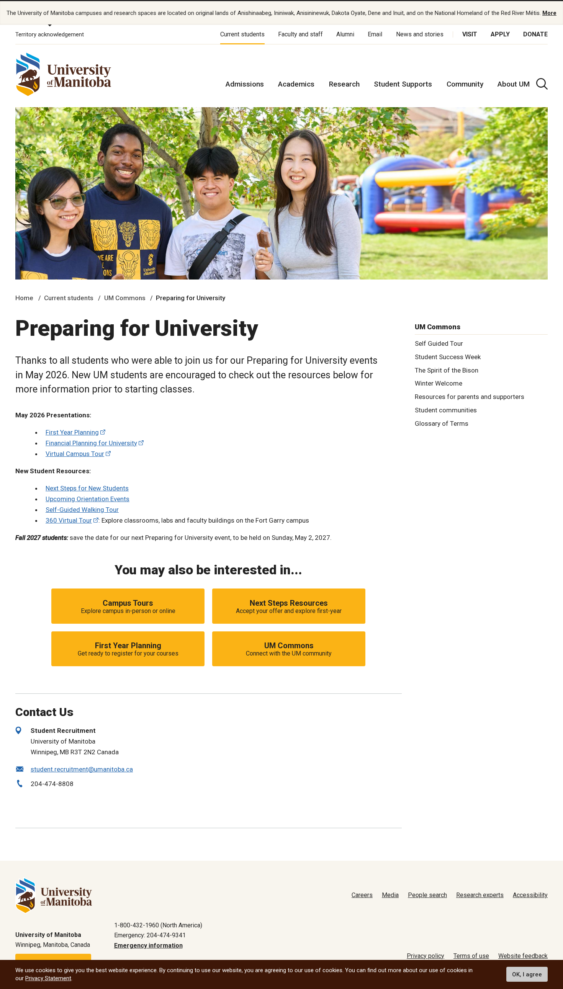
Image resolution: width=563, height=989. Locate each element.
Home (24, 298)
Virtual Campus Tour (75, 454)
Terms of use (471, 956)
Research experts (480, 895)
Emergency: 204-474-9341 (150, 935)
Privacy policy (425, 956)
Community (465, 84)
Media (390, 895)
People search (427, 895)
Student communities (446, 410)
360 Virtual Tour (69, 520)
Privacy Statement (48, 978)
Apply (500, 34)
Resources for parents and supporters (469, 397)
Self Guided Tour (439, 343)
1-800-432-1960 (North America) (158, 925)
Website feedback (523, 956)
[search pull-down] (542, 84)
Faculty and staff (300, 34)
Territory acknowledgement (49, 34)
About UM (514, 84)
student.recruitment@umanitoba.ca (82, 769)
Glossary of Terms (441, 423)
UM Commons (125, 298)
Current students (242, 34)
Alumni (345, 34)
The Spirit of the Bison (446, 370)
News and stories (420, 34)
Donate (535, 34)
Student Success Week (448, 356)
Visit (469, 34)
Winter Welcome (438, 383)
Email (375, 34)
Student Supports (403, 84)
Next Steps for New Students (87, 488)
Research (344, 84)
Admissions (245, 84)
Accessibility (530, 895)
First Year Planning (72, 432)
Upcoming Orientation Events (87, 499)
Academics (296, 84)
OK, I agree (527, 974)
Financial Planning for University (91, 443)
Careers (362, 895)
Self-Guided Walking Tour (82, 509)
